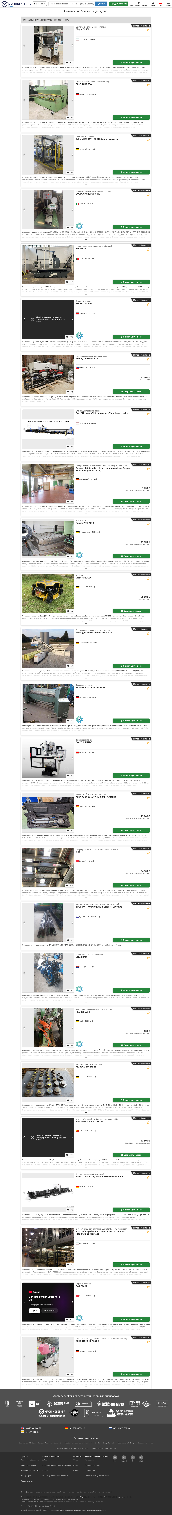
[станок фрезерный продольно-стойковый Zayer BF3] (48, 264)
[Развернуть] (86, 75)
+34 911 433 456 (32, 1432)
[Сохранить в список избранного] (148, 30)
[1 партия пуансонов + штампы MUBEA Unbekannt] (48, 1082)
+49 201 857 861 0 (77, 1428)
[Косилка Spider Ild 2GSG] (48, 593)
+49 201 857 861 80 (121, 1428)
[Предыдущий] (24, 45)
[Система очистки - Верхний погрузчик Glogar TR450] (48, 45)
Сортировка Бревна (145, 1443)
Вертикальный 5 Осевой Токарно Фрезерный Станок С (40, 1443)
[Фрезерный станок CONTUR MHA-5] (48, 758)
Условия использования (92, 1510)
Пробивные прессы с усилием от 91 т (79, 1443)
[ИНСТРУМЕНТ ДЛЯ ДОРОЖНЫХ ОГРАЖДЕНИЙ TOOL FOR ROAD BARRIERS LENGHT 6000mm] (48, 922)
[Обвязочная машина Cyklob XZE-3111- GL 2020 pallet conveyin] (48, 154)
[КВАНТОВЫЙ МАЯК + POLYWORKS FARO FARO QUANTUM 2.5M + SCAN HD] (48, 812)
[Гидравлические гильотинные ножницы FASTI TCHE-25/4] (48, 99)
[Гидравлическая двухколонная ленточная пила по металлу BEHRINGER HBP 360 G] (48, 1356)
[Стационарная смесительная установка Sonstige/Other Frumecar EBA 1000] (48, 648)
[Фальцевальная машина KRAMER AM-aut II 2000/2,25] (48, 703)
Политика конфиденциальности (71, 1510)
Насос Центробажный (105, 1443)
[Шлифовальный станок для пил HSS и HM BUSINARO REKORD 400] (48, 209)
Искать (102, 3)
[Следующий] (72, 45)
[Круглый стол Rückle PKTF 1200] (48, 538)
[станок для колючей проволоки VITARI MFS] (48, 972)
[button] (168, 4)
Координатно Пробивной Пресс (104, 1448)
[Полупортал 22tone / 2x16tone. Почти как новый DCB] (48, 867)
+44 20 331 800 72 (33, 1428)
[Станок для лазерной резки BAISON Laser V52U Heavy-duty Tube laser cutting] (48, 429)
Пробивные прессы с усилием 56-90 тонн (72, 1448)
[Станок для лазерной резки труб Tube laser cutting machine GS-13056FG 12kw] (48, 1192)
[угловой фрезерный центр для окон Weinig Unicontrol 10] (48, 374)
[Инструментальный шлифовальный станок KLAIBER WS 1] (48, 1027)
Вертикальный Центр (126, 1443)
